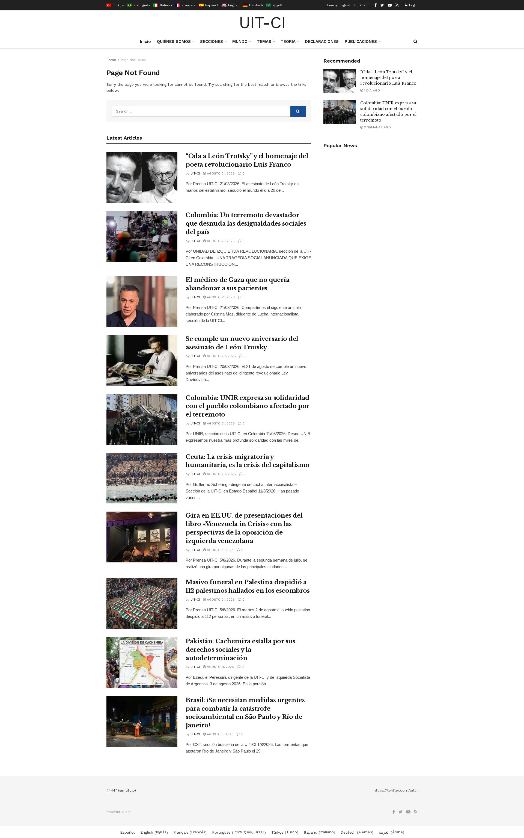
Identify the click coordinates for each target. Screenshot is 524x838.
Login (413, 5)
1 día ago (371, 90)
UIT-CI (262, 22)
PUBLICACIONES (361, 41)
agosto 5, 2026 (220, 550)
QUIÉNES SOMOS (174, 41)
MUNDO (240, 41)
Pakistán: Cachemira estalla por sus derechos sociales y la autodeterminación (240, 650)
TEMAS (264, 41)
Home (111, 60)
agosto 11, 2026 (220, 667)
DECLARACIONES (322, 41)
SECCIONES (211, 41)
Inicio (145, 41)
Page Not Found (133, 60)
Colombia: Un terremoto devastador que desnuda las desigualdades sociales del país (246, 223)
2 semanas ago (377, 127)
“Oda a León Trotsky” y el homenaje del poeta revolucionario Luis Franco (388, 77)
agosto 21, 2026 (220, 173)
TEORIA (288, 41)
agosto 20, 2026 (221, 356)
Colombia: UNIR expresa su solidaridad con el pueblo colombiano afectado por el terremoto (247, 406)
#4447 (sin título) (121, 790)
